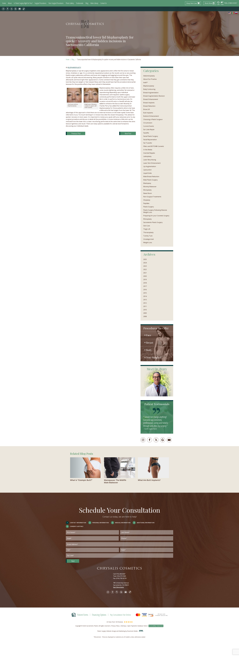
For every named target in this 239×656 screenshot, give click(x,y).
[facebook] (7, 8)
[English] (229, 13)
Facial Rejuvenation (150, 140)
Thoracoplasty (148, 232)
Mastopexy (147, 183)
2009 (145, 313)
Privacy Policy (115, 626)
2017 (145, 286)
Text (222, 4)
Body (149, 350)
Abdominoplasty (149, 76)
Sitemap (123, 626)
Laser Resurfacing (149, 160)
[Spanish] (233, 13)
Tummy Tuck (147, 236)
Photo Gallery (70, 3)
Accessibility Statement (156, 626)
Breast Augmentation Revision (154, 96)
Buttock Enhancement (151, 116)
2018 (145, 283)
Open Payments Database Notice (137, 626)
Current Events (148, 126)
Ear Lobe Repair (149, 129)
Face (148, 335)
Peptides (146, 203)
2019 (145, 279)
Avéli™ (145, 82)
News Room (147, 193)
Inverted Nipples (149, 153)
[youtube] (19, 8)
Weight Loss (147, 242)
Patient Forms (82, 615)
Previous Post (76, 133)
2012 (145, 303)
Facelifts (146, 133)
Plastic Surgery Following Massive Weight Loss (155, 211)
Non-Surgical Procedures (56, 3)
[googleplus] (162, 439)
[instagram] (3, 8)
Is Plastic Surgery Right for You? (23, 3)
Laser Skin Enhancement (152, 163)
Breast (149, 342)
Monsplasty (147, 190)
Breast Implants (149, 103)
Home (4, 3)
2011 (145, 306)
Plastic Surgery (148, 207)
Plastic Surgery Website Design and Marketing (111, 631)
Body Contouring (149, 89)
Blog (87, 3)
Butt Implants (148, 113)
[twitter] (11, 8)
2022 (145, 269)
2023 (145, 266)
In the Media (147, 150)
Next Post (128, 133)
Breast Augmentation (150, 93)
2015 (145, 293)
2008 (145, 316)
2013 (145, 300)
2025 (145, 259)
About (10, 3)
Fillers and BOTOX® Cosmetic (153, 146)
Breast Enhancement (150, 99)
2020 (145, 276)
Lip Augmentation (149, 166)
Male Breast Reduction (151, 176)
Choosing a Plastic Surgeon (153, 119)
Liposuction (147, 170)
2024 (145, 263)
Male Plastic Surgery (150, 180)
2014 (145, 296)
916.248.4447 (120, 574)
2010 (145, 310)
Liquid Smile (147, 173)
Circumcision (147, 123)
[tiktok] (23, 8)
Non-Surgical (153, 357)
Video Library (94, 3)
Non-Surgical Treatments (152, 197)
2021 (145, 273)
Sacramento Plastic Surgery (153, 222)
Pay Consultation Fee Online (120, 615)
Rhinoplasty (147, 219)
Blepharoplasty (74, 67)
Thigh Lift (146, 229)
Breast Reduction (149, 106)
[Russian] (236, 13)
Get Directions (118, 587)
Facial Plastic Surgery (150, 136)
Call (218, 4)
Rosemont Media (132, 631)
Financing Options (99, 615)
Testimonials (79, 3)
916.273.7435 (121, 576)
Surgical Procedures (40, 3)
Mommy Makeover (149, 187)
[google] (15, 8)
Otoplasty (146, 200)
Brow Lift (146, 109)
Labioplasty (147, 156)
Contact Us (103, 3)
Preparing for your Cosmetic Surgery (156, 216)
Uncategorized (148, 239)
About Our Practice (150, 79)
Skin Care (146, 226)
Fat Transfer (147, 143)
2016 (145, 290)
